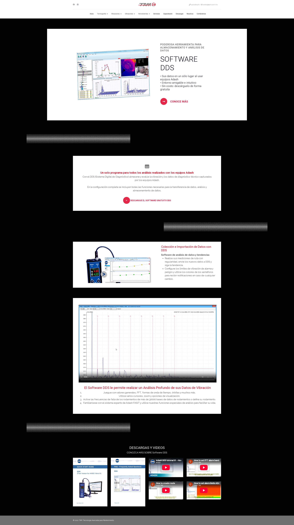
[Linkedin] (77, 5)
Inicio (92, 14)
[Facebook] (74, 5)
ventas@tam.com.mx (210, 5)
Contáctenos (201, 14)
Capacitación (167, 14)
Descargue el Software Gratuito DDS (150, 200)
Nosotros (190, 14)
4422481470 (195, 5)
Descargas (179, 14)
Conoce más (179, 102)
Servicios (156, 14)
